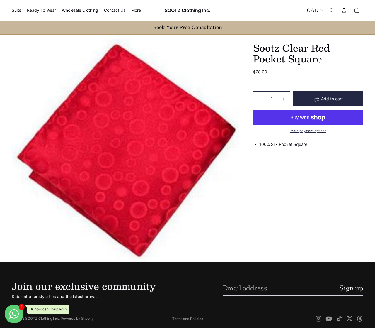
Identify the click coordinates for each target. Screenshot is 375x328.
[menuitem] (136, 10)
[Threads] (359, 318)
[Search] (331, 10)
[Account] (344, 10)
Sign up (351, 288)
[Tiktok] (339, 318)
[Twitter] (349, 318)
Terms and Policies (187, 319)
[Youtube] (328, 318)
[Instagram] (318, 318)
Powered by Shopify (77, 318)
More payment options (308, 131)
